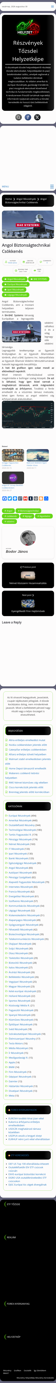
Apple (12, 1062)
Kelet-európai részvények (22, 991)
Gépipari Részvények (20, 1076)
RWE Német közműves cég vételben (28, 782)
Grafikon (17, 1370)
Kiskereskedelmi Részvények (24, 915)
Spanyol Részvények (20, 1014)
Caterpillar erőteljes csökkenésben (27, 749)
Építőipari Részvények (20, 1024)
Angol (9, 510)
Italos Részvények (18, 967)
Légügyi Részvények (17, 294)
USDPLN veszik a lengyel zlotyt (25, 1135)
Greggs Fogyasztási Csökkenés (10, 464)
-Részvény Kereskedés (44, 1378)
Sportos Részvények (19, 1000)
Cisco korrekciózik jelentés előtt (26, 787)
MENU (5, 186)
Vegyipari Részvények (20, 981)
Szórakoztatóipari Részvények (25, 1033)
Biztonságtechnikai (29, 510)
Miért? (6, 1373)
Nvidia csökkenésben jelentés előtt (28, 744)
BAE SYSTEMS (40, 279)
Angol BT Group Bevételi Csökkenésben (12, 486)
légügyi (28, 516)
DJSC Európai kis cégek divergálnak (27, 1184)
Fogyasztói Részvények (21, 1010)
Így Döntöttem (40, 1370)
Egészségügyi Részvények (22, 863)
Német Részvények (19, 844)
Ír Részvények (16, 1052)
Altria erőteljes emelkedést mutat (27, 740)
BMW (12, 1067)
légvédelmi (45, 516)
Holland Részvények (19, 995)
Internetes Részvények (21, 886)
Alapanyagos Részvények (22, 920)
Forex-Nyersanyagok (24, 1109)
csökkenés (12, 516)
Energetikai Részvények (21, 896)
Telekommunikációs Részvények (26, 939)
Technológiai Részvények (22, 829)
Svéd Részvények (18, 1029)
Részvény (7, 1370)
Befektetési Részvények (21, 977)
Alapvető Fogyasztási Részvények (27, 882)
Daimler (13, 1081)
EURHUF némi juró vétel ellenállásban (29, 1139)
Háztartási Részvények (21, 1086)
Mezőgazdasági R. (18, 1057)
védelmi (10, 521)
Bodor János (12, 263)
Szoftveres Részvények (21, 901)
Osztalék (27, 1370)
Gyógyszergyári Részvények (23, 924)
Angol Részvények (26, 198)
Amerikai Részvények (20, 820)
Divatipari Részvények (20, 1090)
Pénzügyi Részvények (20, 839)
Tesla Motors (16, 1043)
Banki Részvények (18, 858)
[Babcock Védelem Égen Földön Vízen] (38, 455)
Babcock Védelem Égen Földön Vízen (37, 464)
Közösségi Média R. (19, 1005)
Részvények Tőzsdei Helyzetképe (28, 50)
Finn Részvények (18, 1071)
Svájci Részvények (18, 948)
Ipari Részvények (15, 289)
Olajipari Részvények (20, 943)
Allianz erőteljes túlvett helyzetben (27, 754)
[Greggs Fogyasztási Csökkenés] (13, 455)
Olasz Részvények (18, 953)
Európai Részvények (17, 284)
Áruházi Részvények (19, 972)
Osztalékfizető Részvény (22, 825)
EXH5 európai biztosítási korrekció (27, 1174)
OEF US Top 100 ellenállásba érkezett (28, 1163)
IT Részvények (16, 848)
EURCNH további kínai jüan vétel (26, 1118)
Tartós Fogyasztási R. (20, 834)
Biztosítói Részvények (20, 962)
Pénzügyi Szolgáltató (20, 877)
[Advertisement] (28, 153)
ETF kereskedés (20, 1155)
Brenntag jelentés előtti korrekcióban (29, 792)
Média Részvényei (18, 1048)
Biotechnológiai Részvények (24, 934)
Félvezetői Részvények (21, 929)
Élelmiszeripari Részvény (22, 1038)
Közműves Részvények (21, 1019)
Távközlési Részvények (21, 958)
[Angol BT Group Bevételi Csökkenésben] (13, 478)
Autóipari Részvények (20, 872)
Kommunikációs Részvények (24, 905)
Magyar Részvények (19, 986)
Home (8, 198)
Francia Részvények (19, 891)
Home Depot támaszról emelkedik (27, 768)
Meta (11, 1095)
